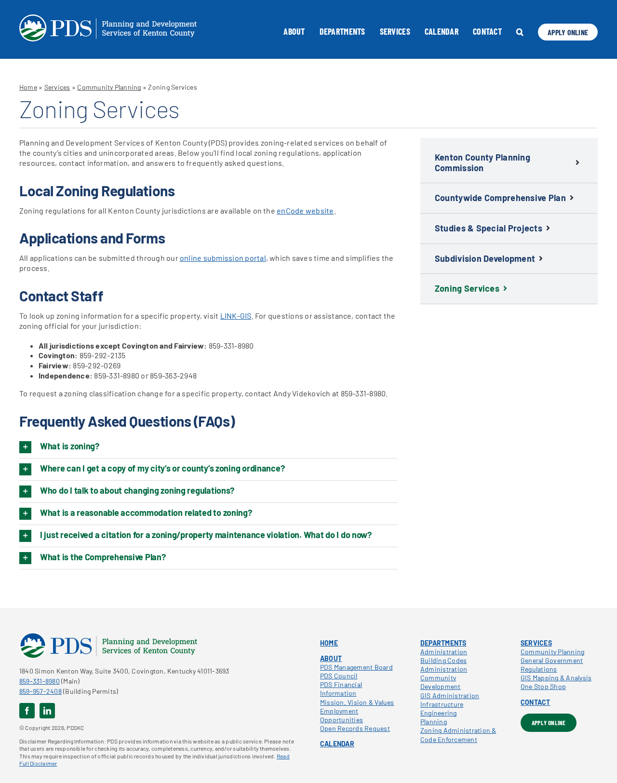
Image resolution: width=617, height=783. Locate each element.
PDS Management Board (356, 667)
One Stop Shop (543, 686)
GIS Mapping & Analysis (556, 678)
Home (28, 87)
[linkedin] (47, 710)
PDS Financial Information (341, 688)
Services (57, 87)
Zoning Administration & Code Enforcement (458, 734)
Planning (433, 721)
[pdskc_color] (108, 635)
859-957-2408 (40, 691)
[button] (519, 31)
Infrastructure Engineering (441, 708)
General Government (552, 660)
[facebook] (27, 710)
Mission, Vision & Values (357, 702)
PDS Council (339, 676)
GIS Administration (449, 695)
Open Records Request (355, 728)
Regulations (539, 669)
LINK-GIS (236, 315)
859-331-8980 (39, 681)
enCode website (305, 210)
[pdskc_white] (108, 18)
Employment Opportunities (341, 715)
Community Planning (109, 87)
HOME (329, 643)
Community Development (440, 682)
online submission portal (223, 257)
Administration (443, 652)
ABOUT (331, 658)
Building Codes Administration (443, 664)
